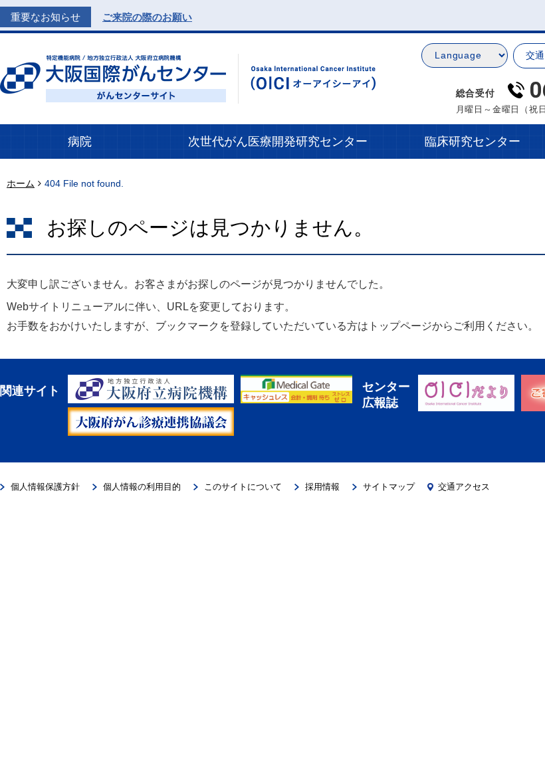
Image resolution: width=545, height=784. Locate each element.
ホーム (21, 183)
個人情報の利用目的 (142, 487)
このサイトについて (243, 487)
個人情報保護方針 (45, 487)
